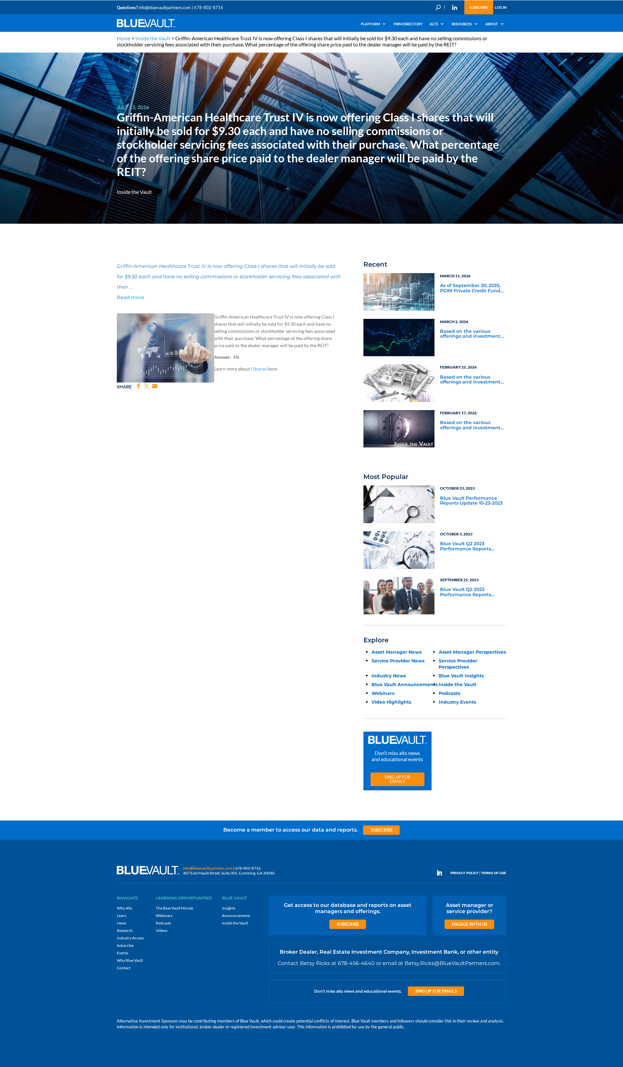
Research (125, 930)
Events (122, 952)
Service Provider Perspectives (458, 664)
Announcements (236, 915)
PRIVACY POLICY (464, 873)
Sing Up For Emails (397, 779)
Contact (123, 967)
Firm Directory (408, 24)
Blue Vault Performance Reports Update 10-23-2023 (471, 501)
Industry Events (457, 702)
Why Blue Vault (130, 960)
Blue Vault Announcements (405, 684)
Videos (161, 930)
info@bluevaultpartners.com (165, 7)
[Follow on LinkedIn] (442, 873)
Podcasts (449, 693)
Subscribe (479, 7)
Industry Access (130, 937)
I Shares (258, 368)
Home (123, 38)
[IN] (454, 7)
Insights (228, 908)
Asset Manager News (396, 652)
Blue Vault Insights (461, 676)
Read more (130, 297)
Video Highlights (391, 702)
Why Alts (124, 908)
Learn (122, 915)
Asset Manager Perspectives (472, 652)
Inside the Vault (152, 38)
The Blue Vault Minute (174, 908)
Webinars (383, 693)
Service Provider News (398, 661)
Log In (501, 7)
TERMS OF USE (493, 873)
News (121, 923)
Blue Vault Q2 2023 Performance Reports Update (465, 546)
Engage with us (469, 924)
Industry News (389, 676)
